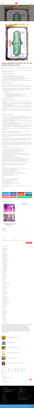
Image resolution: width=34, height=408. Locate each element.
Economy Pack (4, 278)
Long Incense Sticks (5, 297)
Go (30, 379)
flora (15, 327)
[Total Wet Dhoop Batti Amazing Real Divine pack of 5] (4, 348)
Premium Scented (16, 330)
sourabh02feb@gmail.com (23, 389)
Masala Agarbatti (5, 252)
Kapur (3, 290)
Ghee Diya (4, 281)
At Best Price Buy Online (25, 203)
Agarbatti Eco (4, 257)
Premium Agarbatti (10, 330)
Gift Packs (4, 396)
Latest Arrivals (5, 399)
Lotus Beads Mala (5, 298)
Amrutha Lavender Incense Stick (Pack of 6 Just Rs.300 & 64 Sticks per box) (9, 224)
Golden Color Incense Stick (6, 282)
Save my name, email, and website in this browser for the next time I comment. (13, 240)
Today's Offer (4, 319)
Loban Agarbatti (5, 293)
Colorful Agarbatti (28, 324)
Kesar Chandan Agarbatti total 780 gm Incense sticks (13, 352)
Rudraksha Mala (5, 313)
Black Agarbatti (4, 261)
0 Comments (11, 348)
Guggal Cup (4, 315)
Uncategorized (4, 320)
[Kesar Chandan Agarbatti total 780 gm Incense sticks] (4, 353)
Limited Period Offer (5, 292)
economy (4, 277)
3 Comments (11, 338)
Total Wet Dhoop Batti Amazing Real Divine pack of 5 (13, 347)
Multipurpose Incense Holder (6, 302)
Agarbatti (3, 324)
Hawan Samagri (4, 286)
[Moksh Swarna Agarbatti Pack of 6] (4, 343)
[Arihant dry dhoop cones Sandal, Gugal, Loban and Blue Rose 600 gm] (4, 363)
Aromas (4, 395)
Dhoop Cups (4, 272)
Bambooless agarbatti (5, 248)
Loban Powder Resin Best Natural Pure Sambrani (12, 337)
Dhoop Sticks (4, 273)
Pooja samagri (4, 306)
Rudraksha (4, 309)
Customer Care (5, 402)
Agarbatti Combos (5, 256)
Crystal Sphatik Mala (5, 266)
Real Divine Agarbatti (5, 312)
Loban (3, 308)
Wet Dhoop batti (5, 271)
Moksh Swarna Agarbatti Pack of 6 (10, 342)
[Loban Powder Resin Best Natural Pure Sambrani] (4, 338)
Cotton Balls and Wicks (5, 265)
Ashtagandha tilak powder (6, 260)
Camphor (4, 262)
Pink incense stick (5, 303)
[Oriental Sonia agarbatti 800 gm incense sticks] (4, 358)
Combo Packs (4, 251)
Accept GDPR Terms (5, 381)
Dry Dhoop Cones (5, 268)
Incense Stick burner (5, 287)
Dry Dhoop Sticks (5, 276)
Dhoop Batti (4, 267)
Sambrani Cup (4, 314)
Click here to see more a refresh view (22, 399)
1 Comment (11, 343)
